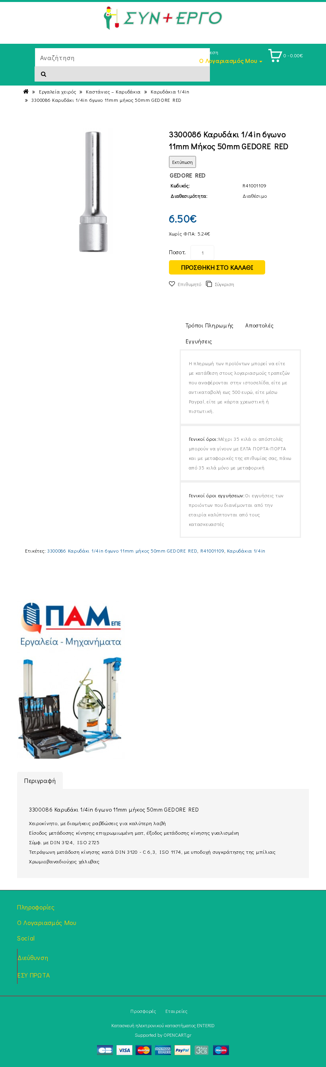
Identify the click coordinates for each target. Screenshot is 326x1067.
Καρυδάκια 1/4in (170, 91)
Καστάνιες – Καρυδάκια (113, 91)
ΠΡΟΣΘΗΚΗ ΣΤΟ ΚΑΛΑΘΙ (217, 267)
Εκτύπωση (182, 162)
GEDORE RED (188, 175)
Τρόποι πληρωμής (210, 325)
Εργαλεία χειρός (57, 91)
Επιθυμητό (189, 283)
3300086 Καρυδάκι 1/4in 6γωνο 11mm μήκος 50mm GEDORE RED (106, 100)
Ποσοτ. (177, 252)
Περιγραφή (40, 780)
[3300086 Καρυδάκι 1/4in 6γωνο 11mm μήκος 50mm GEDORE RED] (94, 191)
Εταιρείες (176, 1011)
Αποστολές (259, 325)
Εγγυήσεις (199, 341)
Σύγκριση (224, 283)
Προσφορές (143, 1011)
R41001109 (212, 550)
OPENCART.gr (177, 1035)
